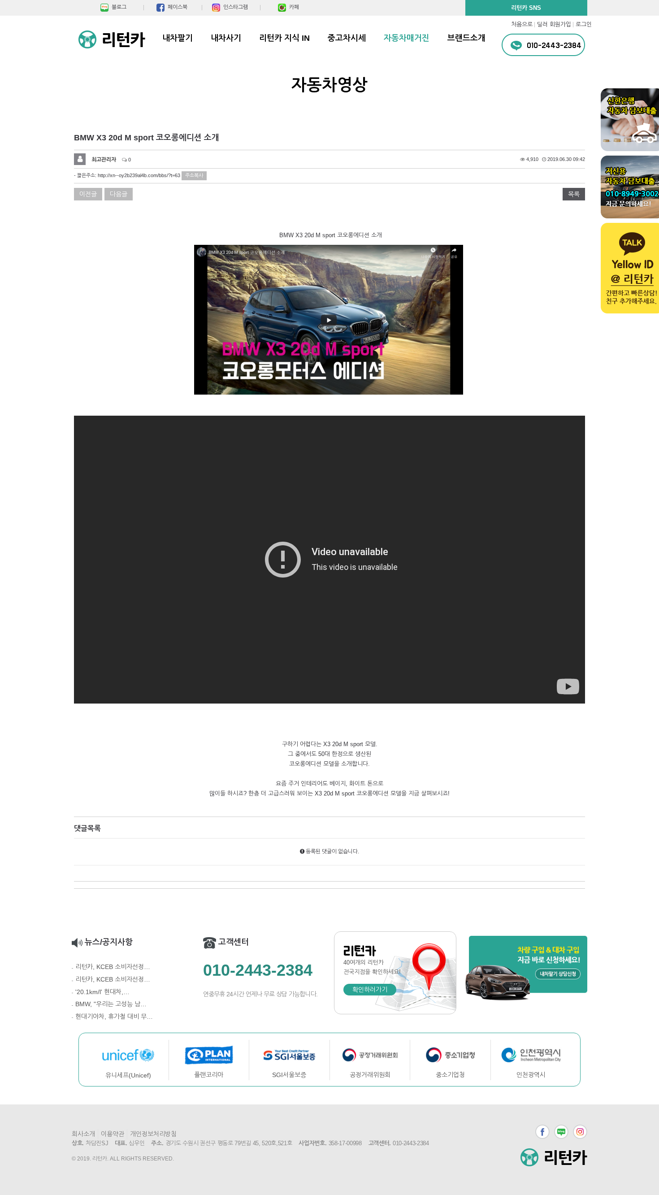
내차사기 (226, 38)
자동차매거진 (406, 38)
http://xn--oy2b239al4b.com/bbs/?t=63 (139, 175)
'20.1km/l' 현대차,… (102, 991)
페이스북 (542, 1132)
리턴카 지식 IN (284, 38)
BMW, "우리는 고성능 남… (111, 1004)
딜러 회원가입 (554, 24)
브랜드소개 (466, 38)
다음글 (118, 194)
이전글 (88, 194)
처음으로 (522, 24)
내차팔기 (177, 38)
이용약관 (112, 1134)
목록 (574, 194)
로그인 (584, 24)
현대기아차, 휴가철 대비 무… (114, 1016)
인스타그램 (580, 1132)
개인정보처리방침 (153, 1134)
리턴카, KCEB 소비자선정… (112, 966)
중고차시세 (347, 38)
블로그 (561, 1132)
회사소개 (83, 1134)
